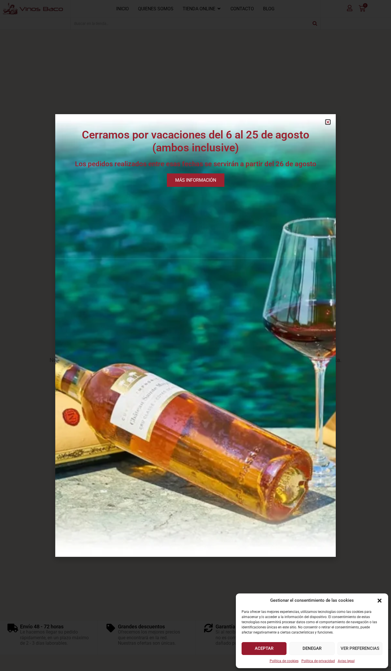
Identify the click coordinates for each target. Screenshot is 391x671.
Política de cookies (284, 661)
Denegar (312, 648)
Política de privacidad (318, 661)
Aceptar (264, 648)
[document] (195, 335)
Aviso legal (346, 661)
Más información (195, 180)
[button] (379, 600)
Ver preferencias (360, 648)
